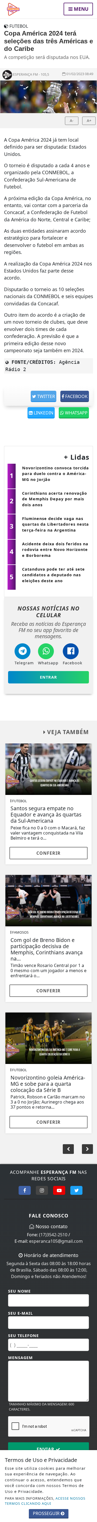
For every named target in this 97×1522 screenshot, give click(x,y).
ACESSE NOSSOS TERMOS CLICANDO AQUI (45, 1501)
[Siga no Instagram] (42, 1190)
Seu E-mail (20, 1313)
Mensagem (20, 1357)
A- (72, 120)
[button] (87, 1149)
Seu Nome (19, 1291)
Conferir (48, 853)
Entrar (48, 677)
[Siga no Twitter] (76, 1190)
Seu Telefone (23, 1335)
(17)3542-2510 (53, 1235)
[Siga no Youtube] (59, 1190)
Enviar (46, 1449)
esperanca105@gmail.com (56, 1241)
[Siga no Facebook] (25, 1190)
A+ (89, 120)
